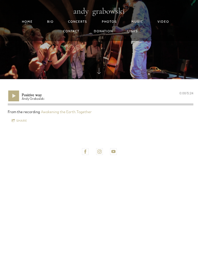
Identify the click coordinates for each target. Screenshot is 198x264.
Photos (109, 21)
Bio (50, 21)
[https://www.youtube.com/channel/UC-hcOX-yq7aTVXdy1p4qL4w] (113, 151)
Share (21, 120)
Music (137, 21)
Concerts (77, 21)
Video (163, 21)
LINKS (132, 31)
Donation (103, 31)
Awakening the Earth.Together (66, 112)
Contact (71, 31)
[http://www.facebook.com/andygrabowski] (85, 151)
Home (27, 21)
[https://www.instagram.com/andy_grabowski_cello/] (99, 151)
